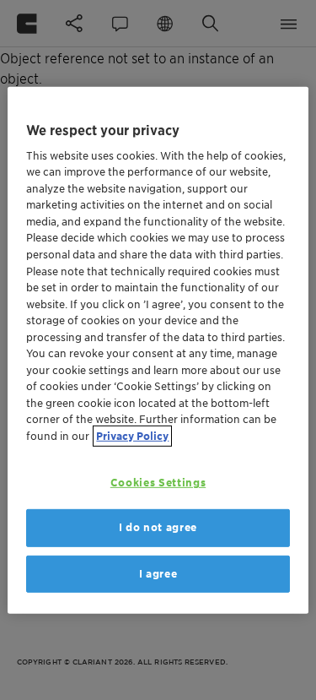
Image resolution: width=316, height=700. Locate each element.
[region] (158, 349)
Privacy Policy (132, 435)
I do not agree (158, 527)
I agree (158, 573)
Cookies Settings (158, 482)
